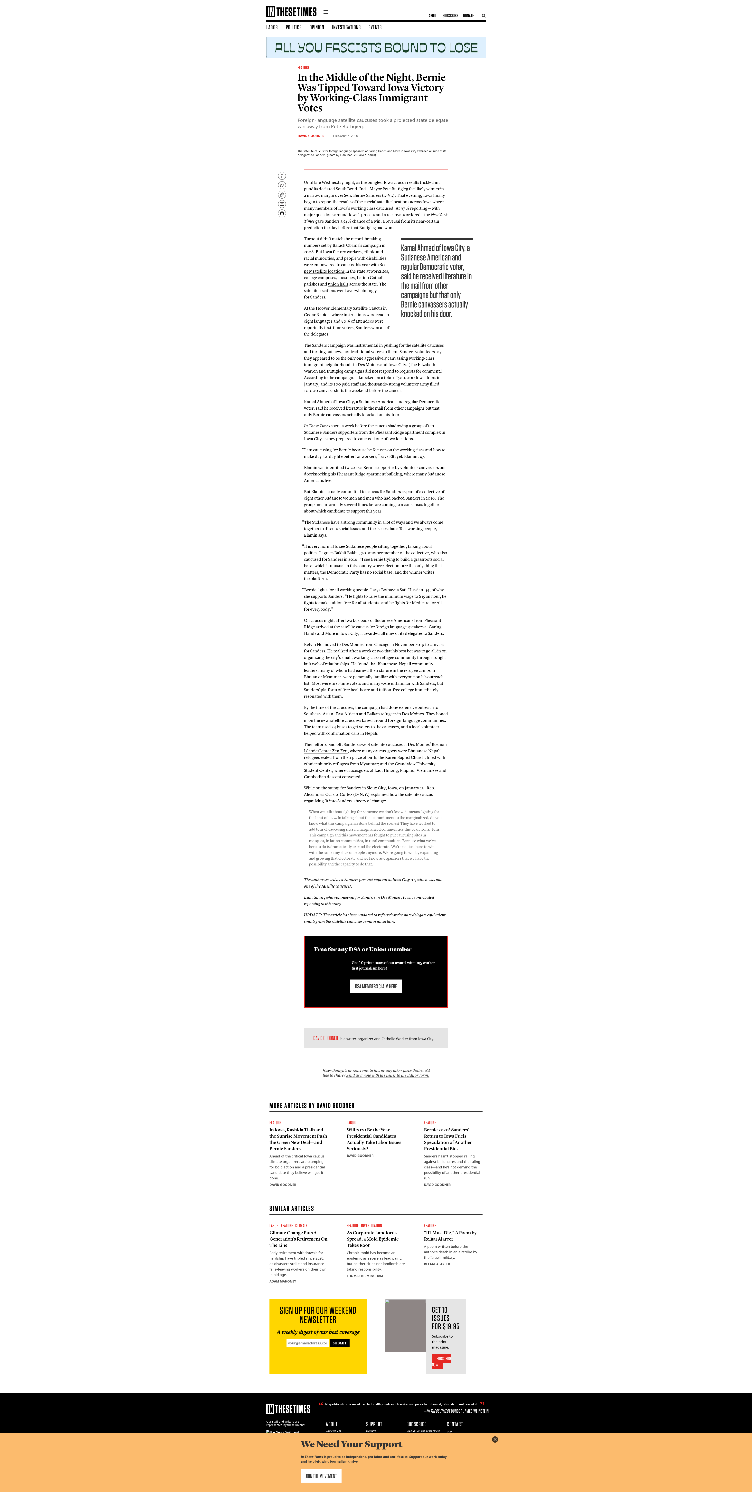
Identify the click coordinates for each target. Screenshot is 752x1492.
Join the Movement (321, 1475)
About (433, 15)
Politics (294, 27)
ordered (413, 214)
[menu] (326, 12)
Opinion (317, 27)
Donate (468, 15)
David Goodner (311, 136)
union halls (338, 284)
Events (375, 27)
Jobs (450, 1432)
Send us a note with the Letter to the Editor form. (387, 1075)
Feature (304, 67)
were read (375, 314)
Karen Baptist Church (405, 757)
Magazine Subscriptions (423, 1431)
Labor (272, 27)
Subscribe (450, 15)
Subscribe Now (441, 1362)
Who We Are (334, 1431)
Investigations (346, 27)
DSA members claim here (376, 986)
